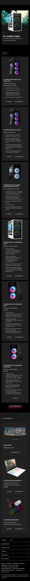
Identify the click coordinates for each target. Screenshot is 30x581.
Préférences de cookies (13, 565)
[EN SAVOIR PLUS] (15, 439)
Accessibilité (8, 563)
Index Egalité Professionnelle (18, 563)
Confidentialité (4, 565)
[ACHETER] (15, 81)
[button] (15, 544)
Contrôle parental (18, 570)
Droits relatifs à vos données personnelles (9, 567)
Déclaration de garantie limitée (7, 570)
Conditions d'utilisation (5, 568)
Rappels (3, 563)
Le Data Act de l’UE (5, 572)
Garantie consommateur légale (18, 568)
